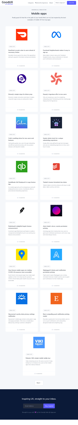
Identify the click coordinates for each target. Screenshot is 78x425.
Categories (31, 3)
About (51, 3)
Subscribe (71, 2)
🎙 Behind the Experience (41, 3)
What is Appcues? (60, 2)
